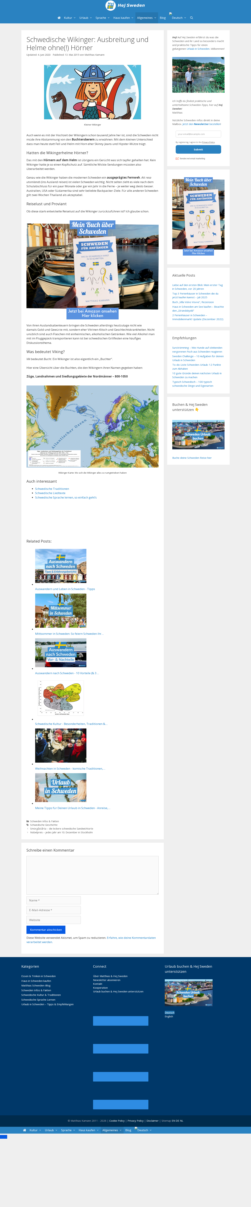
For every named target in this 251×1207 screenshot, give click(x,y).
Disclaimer (153, 1120)
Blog (163, 18)
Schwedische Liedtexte (50, 493)
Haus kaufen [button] (121, 18)
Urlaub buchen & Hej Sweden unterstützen (118, 991)
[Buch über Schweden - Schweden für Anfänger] (92, 321)
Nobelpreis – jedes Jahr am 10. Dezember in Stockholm (61, 832)
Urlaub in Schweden (198, 48)
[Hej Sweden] (125, 6)
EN (173, 1120)
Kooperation (100, 987)
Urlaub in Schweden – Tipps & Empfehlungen (47, 1004)
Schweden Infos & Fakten (44, 821)
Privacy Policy (136, 1120)
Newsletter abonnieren (106, 980)
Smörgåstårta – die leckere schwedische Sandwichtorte (61, 828)
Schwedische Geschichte (44, 824)
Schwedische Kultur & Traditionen (41, 995)
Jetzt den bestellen (201, 124)
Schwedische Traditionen (52, 489)
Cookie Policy (117, 1120)
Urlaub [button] (83, 18)
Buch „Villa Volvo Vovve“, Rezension (193, 302)
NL (181, 1120)
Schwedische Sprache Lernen (38, 999)
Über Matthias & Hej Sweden (110, 976)
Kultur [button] (68, 18)
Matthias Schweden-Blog (36, 985)
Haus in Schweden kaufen (36, 981)
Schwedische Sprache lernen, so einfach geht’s (66, 497)
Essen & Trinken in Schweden (38, 976)
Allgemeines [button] (145, 18)
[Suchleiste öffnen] (191, 17)
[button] (178, 17)
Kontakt (97, 983)
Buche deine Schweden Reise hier (192, 457)
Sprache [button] (101, 18)
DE (177, 1120)
